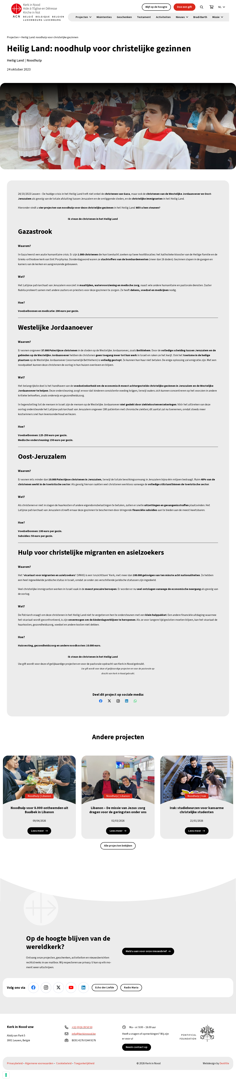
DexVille (224, 1063)
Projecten (13, 37)
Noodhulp (34, 60)
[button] (201, 7)
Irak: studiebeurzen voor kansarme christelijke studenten (197, 810)
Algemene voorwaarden (39, 1063)
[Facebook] (100, 701)
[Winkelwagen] (211, 7)
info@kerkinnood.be (84, 1034)
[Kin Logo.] (37, 12)
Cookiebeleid (64, 1063)
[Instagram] (118, 701)
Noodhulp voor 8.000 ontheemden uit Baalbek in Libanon (39, 810)
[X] (109, 701)
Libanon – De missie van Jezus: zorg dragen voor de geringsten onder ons (118, 810)
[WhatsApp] (135, 701)
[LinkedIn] (126, 701)
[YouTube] (71, 987)
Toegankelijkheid (84, 1063)
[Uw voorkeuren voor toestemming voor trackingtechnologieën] (6, 1075)
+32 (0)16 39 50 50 (82, 1027)
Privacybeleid (15, 1063)
